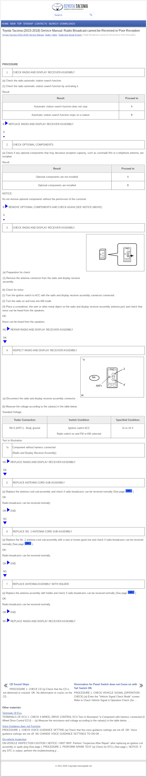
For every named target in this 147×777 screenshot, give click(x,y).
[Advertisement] (73, 49)
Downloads (67, 23)
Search (53, 23)
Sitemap (28, 23)
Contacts (41, 23)
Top (19, 23)
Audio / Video (51, 35)
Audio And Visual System (70, 35)
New (13, 23)
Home (5, 23)
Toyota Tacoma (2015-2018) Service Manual (23, 35)
